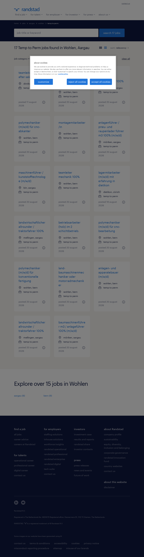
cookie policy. (63, 74)
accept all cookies (100, 81)
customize (43, 81)
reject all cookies (77, 81)
